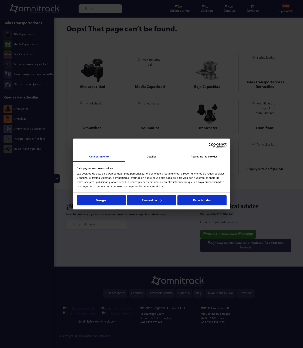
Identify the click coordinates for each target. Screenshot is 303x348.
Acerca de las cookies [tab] (204, 156)
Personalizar (149, 200)
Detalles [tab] (152, 156)
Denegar (101, 200)
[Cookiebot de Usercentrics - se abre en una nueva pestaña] (211, 145)
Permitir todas (202, 200)
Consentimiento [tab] (99, 156)
